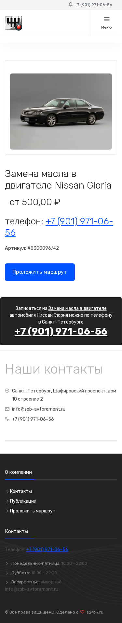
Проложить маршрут (39, 272)
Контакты (21, 491)
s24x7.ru (94, 612)
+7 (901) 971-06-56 (92, 4)
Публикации (23, 501)
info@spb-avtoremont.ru (38, 409)
